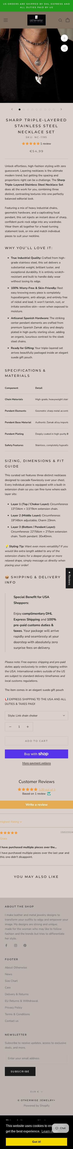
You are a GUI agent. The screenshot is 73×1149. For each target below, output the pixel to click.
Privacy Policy (13, 1007)
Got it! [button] (36, 1141)
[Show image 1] (19, 109)
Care (8, 987)
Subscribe (20, 1071)
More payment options (36, 763)
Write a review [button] (37, 804)
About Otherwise (16, 967)
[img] (8, 833)
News (8, 974)
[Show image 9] (54, 109)
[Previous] (12, 109)
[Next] (61, 109)
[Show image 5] (37, 109)
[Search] (60, 20)
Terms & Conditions (17, 1014)
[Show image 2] (24, 109)
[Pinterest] (25, 945)
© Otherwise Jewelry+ (37, 1100)
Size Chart (11, 981)
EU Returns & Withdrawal (21, 1001)
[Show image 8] (49, 109)
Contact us (11, 1021)
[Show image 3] (28, 109)
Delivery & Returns (17, 994)
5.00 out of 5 (47, 790)
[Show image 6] (41, 109)
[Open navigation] (6, 19)
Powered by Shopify (36, 1106)
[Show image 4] (32, 109)
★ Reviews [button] (69, 578)
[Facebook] (6, 945)
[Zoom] (64, 38)
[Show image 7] (45, 109)
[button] (31, 144)
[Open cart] (67, 20)
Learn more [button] (50, 1131)
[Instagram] (15, 945)
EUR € (34, 1091)
